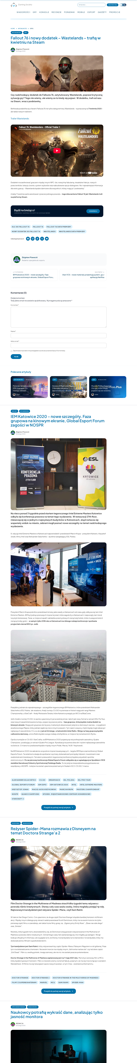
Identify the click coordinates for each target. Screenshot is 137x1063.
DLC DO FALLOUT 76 (21, 227)
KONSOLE (44, 12)
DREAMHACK (54, 780)
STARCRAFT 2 (18, 799)
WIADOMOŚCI (23, 12)
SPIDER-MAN (77, 982)
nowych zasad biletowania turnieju (28, 722)
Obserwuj (93, 211)
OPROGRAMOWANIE (18, 1007)
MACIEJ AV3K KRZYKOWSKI (44, 789)
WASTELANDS (50, 231)
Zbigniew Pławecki (22, 49)
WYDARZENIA (24, 411)
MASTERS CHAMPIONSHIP (88, 789)
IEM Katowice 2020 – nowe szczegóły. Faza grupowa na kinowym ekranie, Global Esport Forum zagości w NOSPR (57, 420)
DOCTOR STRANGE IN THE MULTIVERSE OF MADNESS (75, 978)
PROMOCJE (114, 12)
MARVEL (43, 982)
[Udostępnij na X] (42, 239)
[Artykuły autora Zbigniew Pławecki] (16, 259)
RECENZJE (57, 12)
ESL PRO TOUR (84, 780)
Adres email (15, 341)
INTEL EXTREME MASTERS (91, 785)
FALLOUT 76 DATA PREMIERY (59, 227)
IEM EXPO (42, 785)
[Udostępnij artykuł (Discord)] (47, 239)
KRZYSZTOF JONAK (20, 789)
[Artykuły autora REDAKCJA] (13, 840)
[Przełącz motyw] (123, 5)
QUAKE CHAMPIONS (30, 794)
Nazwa (13, 331)
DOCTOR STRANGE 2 (41, 978)
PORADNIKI (69, 12)
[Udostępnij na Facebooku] (28, 239)
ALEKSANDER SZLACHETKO (24, 780)
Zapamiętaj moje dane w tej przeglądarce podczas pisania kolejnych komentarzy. (39, 350)
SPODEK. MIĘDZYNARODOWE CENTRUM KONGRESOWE (67, 794)
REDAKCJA (19, 840)
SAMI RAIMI (63, 982)
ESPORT (91, 12)
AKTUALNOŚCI (22, 28)
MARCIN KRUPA (66, 789)
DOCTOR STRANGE (20, 978)
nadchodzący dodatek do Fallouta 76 (34, 94)
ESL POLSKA (69, 780)
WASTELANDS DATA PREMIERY (72, 231)
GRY (35, 12)
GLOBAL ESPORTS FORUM (23, 785)
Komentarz (15, 305)
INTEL (74, 785)
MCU (53, 982)
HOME (13, 28)
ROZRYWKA (15, 823)
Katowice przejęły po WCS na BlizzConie (74, 713)
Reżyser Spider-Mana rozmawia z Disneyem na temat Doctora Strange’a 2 (53, 830)
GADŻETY (102, 12)
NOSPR (15, 794)
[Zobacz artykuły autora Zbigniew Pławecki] (13, 50)
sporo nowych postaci (53, 964)
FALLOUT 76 (38, 227)
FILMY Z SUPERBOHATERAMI (24, 982)
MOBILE (81, 12)
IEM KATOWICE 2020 (59, 785)
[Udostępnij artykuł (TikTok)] (37, 239)
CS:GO (42, 780)
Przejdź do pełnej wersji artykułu (57, 807)
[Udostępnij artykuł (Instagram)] (33, 239)
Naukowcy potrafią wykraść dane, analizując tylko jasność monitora (57, 1014)
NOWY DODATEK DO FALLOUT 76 (26, 231)
